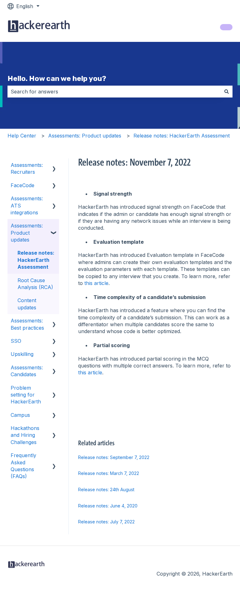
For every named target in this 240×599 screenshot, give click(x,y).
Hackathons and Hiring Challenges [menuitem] (25, 435)
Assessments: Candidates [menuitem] (27, 370)
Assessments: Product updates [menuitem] (27, 232)
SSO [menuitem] (16, 341)
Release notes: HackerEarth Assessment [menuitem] (36, 260)
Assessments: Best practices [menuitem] (27, 324)
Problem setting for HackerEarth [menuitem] (26, 395)
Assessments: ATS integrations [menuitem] (27, 205)
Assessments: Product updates (84, 135)
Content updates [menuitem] (27, 303)
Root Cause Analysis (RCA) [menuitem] (35, 283)
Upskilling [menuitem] (22, 354)
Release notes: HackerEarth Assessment (181, 135)
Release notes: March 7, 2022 (108, 473)
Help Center (22, 135)
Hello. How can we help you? (57, 78)
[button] (54, 165)
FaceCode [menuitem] (22, 185)
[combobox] (114, 91)
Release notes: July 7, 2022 (106, 521)
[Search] (226, 91)
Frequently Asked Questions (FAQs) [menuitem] (23, 465)
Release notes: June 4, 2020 (108, 505)
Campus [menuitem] (20, 415)
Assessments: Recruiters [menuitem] (27, 168)
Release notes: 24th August (106, 489)
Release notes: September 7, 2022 (113, 457)
